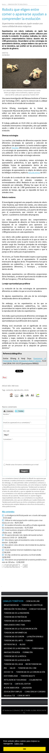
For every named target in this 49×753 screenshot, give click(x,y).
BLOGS (22, 644)
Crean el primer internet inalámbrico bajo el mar (22, 550)
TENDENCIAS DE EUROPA (14, 636)
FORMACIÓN (27, 652)
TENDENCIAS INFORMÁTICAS (15, 632)
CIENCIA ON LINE (33, 601)
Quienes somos (8, 720)
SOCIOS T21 (8, 672)
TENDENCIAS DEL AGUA (13, 664)
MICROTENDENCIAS (33, 664)
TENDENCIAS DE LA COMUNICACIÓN (30, 672)
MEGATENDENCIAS (11, 605)
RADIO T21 (8, 684)
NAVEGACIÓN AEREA (12, 652)
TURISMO (29, 640)
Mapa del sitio (7, 731)
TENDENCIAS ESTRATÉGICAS (15, 617)
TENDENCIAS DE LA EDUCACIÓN (17, 660)
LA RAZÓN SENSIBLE (34, 636)
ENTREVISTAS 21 (10, 644)
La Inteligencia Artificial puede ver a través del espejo (25, 515)
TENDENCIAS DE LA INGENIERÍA (16, 613)
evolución (9, 390)
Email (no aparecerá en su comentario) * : (17, 422)
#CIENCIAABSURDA (11, 687)
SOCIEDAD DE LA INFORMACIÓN (16, 648)
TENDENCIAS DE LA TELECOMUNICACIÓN (20, 628)
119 (25, 566)
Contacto (6, 727)
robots (26, 390)
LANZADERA (26, 687)
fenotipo (15, 148)
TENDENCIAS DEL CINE (27, 668)
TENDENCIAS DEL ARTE (13, 640)
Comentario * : (8, 439)
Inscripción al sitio (9, 735)
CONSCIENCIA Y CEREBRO (34, 691)
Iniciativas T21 (9, 695)
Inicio (4, 4)
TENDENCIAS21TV (27, 676)
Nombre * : (6, 414)
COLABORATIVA (35, 680)
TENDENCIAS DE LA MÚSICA (15, 656)
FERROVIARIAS (38, 648)
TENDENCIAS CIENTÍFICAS (32, 605)
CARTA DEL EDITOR (23, 684)
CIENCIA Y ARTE (23, 695)
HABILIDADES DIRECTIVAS (14, 625)
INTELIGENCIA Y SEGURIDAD (15, 680)
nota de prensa (34, 172)
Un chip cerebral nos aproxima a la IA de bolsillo (22, 555)
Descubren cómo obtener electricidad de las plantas (24, 545)
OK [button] (24, 749)
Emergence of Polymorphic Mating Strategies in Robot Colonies (24, 359)
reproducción (18, 390)
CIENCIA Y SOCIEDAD (37, 609)
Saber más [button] (18, 743)
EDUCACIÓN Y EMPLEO (13, 691)
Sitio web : (6, 431)
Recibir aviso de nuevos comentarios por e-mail (22, 465)
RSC (5, 668)
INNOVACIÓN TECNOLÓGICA (17, 4)
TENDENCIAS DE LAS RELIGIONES (17, 621)
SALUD (12, 668)
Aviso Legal (6, 724)
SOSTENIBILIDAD (11, 676)
